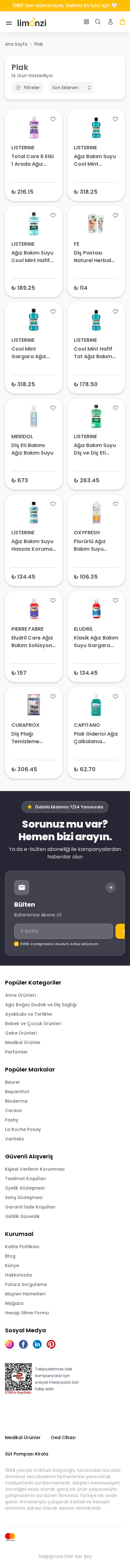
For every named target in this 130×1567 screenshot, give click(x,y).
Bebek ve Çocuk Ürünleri (33, 1023)
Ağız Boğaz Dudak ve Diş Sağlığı (41, 1005)
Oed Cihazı (63, 1437)
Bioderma (16, 1101)
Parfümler (16, 1052)
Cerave (13, 1110)
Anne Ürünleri (20, 995)
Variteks (14, 1139)
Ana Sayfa (16, 44)
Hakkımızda (18, 1275)
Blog (10, 1256)
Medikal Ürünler (23, 1042)
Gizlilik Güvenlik (22, 1216)
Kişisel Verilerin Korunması (35, 1169)
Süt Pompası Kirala (26, 1454)
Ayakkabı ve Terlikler (29, 1014)
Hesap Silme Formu (27, 1313)
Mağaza (14, 1303)
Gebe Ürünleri (21, 1033)
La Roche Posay (23, 1129)
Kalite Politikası (22, 1246)
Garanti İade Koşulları (30, 1207)
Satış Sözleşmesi (23, 1197)
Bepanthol (17, 1091)
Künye (12, 1265)
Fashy (11, 1120)
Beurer (12, 1082)
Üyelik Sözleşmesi (24, 1188)
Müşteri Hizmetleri (25, 1294)
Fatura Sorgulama (26, 1284)
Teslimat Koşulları (25, 1178)
